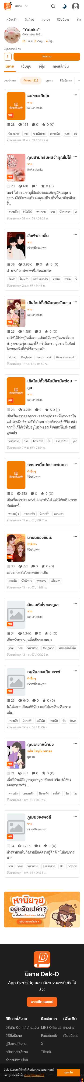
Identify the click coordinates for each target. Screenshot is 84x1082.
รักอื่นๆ (31, 471)
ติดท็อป (29, 20)
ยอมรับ (68, 1072)
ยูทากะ (49, 80)
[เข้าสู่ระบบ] (75, 6)
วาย (29, 102)
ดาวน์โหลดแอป (42, 1002)
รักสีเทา (32, 544)
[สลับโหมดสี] (64, 6)
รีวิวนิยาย (63, 20)
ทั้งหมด (28, 80)
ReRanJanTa (34, 108)
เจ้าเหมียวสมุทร (36, 247)
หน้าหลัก (12, 20)
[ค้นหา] (53, 6)
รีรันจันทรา (66, 80)
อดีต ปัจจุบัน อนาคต (39, 751)
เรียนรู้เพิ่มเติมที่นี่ (34, 1075)
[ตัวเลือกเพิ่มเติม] (8, 57)
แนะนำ (46, 20)
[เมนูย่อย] (78, 81)
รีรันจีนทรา (33, 549)
